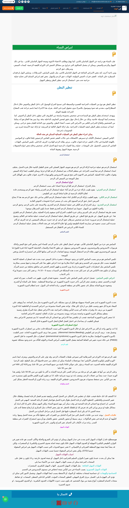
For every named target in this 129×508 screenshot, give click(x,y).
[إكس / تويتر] (22, 2)
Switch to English (7, 1)
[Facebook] (75, 503)
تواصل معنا (35, 8)
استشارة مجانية (7, 8)
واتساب (18, 8)
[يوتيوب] (19, 2)
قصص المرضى (54, 8)
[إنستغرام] (25, 2)
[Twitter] (70, 503)
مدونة (44, 8)
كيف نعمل (65, 8)
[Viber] (53, 503)
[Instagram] (59, 503)
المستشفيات (86, 8)
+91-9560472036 (120, 1)
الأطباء (75, 8)
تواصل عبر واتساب (80, 1)
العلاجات (98, 8)
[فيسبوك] (28, 2)
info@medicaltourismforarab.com (101, 1)
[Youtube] (64, 503)
